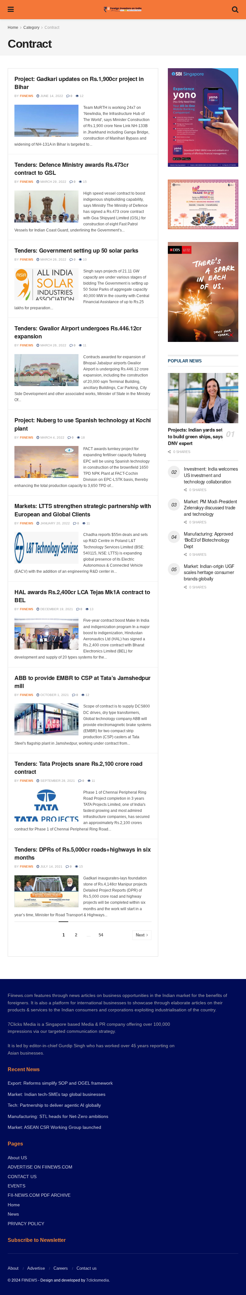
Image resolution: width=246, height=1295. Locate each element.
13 (91, 609)
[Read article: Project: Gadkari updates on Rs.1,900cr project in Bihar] (46, 121)
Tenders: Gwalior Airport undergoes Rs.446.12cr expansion (77, 332)
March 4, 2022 (51, 437)
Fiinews (26, 96)
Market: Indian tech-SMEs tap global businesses (56, 1094)
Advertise (36, 1268)
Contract (52, 27)
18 (82, 437)
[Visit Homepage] (123, 9)
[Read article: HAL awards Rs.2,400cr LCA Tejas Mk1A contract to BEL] (46, 634)
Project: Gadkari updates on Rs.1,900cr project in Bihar (79, 83)
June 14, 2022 (51, 96)
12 (81, 96)
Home (13, 27)
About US (17, 1157)
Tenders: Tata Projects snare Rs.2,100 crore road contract (78, 767)
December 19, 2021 (56, 609)
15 (84, 181)
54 (101, 935)
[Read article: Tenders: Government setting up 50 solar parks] (46, 284)
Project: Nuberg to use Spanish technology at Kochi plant (82, 424)
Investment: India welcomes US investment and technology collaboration (211, 474)
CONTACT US (22, 1176)
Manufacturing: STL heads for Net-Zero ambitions (58, 1116)
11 (84, 345)
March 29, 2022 (52, 181)
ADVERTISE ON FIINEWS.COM (40, 1167)
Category (31, 27)
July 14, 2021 (50, 866)
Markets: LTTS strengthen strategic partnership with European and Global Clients (82, 510)
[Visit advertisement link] (203, 292)
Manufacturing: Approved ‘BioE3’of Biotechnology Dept (208, 539)
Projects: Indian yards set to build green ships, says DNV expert (195, 436)
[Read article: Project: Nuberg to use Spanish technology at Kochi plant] (46, 462)
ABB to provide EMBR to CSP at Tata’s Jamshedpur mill (82, 682)
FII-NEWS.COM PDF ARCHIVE (39, 1195)
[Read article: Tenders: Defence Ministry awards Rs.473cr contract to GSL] (46, 206)
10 (84, 259)
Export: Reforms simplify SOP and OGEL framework (60, 1083)
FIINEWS (29, 1280)
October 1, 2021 (54, 695)
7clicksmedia (97, 1280)
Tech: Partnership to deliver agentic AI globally (54, 1105)
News (13, 1214)
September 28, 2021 (57, 780)
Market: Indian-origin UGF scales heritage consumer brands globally (209, 572)
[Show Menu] (11, 9)
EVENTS (16, 1185)
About (13, 1268)
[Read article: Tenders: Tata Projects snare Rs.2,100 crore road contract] (46, 805)
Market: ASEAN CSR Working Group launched (54, 1127)
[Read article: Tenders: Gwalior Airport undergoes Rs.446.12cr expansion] (46, 370)
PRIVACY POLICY (26, 1223)
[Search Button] (235, 9)
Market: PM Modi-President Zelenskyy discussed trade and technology (210, 507)
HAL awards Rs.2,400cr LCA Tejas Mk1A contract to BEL (82, 596)
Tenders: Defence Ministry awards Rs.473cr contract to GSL (71, 168)
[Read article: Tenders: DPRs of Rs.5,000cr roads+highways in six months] (46, 891)
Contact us (87, 1268)
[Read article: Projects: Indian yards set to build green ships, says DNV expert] (203, 398)
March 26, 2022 (52, 259)
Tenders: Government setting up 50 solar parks (76, 250)
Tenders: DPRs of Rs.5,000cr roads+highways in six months (82, 853)
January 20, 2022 (54, 523)
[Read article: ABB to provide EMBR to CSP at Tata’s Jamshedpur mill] (46, 719)
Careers (60, 1268)
